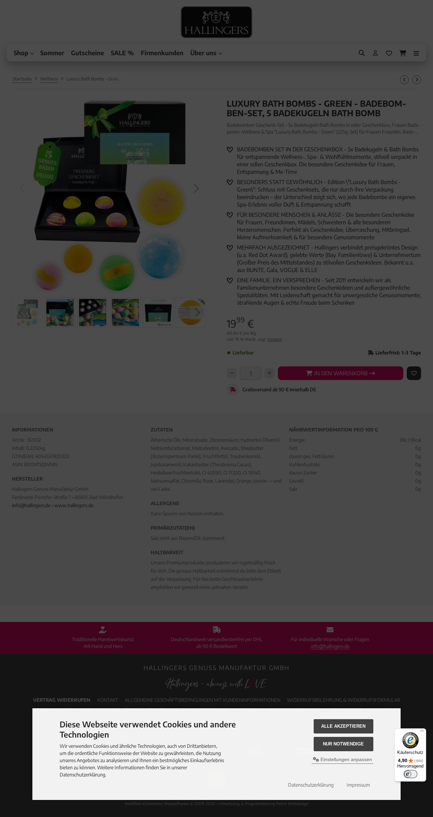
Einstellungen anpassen (345, 759)
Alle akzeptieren (343, 726)
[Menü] (422, 732)
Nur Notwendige (343, 743)
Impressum (358, 785)
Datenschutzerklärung (311, 785)
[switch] (410, 774)
